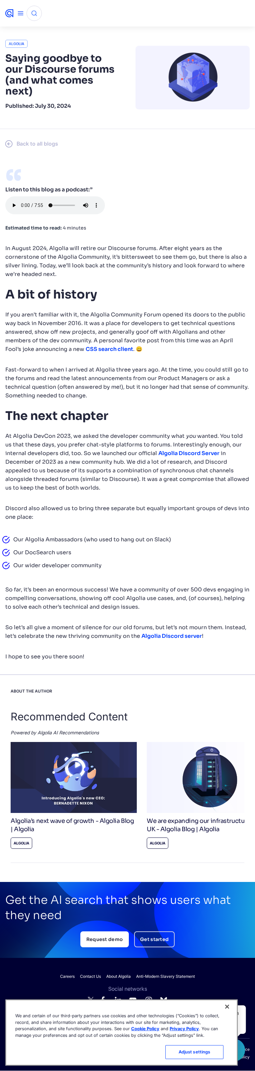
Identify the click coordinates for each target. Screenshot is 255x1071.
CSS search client (109, 349)
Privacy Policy (184, 1028)
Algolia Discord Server (188, 453)
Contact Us (90, 976)
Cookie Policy (145, 1028)
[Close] (227, 1006)
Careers (67, 976)
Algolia (16, 43)
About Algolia (118, 976)
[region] (121, 1032)
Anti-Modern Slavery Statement (165, 976)
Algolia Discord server (171, 636)
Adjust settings (195, 1051)
